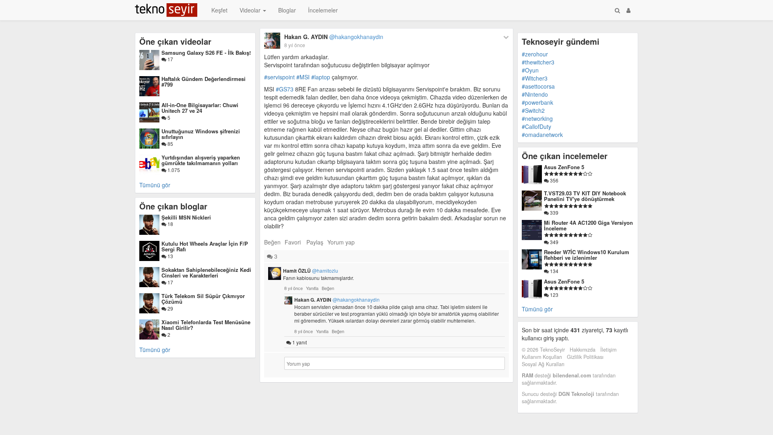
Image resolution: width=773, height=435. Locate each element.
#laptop (320, 77)
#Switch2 (533, 110)
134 (553, 270)
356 (553, 180)
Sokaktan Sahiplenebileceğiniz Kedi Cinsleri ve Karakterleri (206, 272)
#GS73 (284, 89)
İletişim (608, 349)
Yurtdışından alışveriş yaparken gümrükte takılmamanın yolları (200, 160)
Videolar (251, 10)
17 (169, 59)
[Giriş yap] (628, 10)
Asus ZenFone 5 (564, 167)
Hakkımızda (582, 349)
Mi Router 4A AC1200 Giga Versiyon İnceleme (588, 225)
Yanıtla (312, 288)
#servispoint (279, 77)
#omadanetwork (542, 134)
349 (553, 241)
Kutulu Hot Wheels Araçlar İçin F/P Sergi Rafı (204, 246)
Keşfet (219, 10)
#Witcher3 (535, 78)
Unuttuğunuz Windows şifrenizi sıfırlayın (200, 134)
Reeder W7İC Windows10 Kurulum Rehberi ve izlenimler (586, 254)
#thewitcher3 (538, 62)
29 (169, 308)
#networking (537, 118)
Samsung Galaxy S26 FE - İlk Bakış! (206, 52)
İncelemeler (323, 10)
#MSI (303, 77)
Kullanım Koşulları (542, 356)
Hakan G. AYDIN (333, 37)
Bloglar (287, 10)
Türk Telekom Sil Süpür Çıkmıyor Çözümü (203, 298)
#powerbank (537, 102)
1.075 (173, 169)
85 (169, 143)
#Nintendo (535, 94)
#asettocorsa (538, 86)
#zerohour (535, 54)
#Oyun (530, 70)
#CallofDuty (536, 126)
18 (169, 223)
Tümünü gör (154, 185)
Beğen (272, 242)
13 (169, 256)
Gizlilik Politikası (585, 356)
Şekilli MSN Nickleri (186, 217)
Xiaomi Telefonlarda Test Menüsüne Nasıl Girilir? (205, 324)
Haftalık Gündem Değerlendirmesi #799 (203, 81)
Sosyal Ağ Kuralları (543, 364)
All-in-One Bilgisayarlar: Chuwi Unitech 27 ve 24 (199, 107)
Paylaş (314, 242)
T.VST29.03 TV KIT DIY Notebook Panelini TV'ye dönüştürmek (585, 196)
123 (553, 294)
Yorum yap (341, 242)
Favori (293, 242)
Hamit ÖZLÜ (310, 270)
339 (553, 212)
